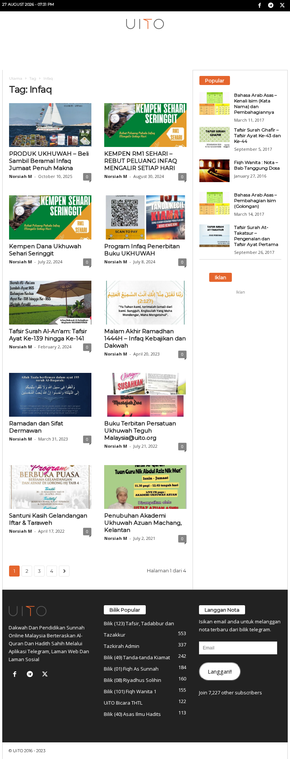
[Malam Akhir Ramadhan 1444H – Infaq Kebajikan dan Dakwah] (145, 303)
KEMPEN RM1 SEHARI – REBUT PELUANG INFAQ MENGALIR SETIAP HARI (140, 161)
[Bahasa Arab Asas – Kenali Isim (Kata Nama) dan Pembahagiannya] (214, 103)
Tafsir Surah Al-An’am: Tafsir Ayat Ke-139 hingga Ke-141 (48, 335)
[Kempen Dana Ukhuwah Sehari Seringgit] (50, 217)
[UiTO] (145, 24)
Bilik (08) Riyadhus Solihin (132, 680)
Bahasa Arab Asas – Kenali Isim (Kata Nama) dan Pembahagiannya (255, 103)
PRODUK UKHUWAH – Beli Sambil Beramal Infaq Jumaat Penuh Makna (49, 161)
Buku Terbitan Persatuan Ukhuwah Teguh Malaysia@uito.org (140, 430)
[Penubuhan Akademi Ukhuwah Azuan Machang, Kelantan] (145, 487)
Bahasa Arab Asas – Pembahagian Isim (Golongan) (255, 200)
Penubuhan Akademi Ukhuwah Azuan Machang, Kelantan (143, 522)
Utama (15, 78)
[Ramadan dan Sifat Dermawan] (50, 395)
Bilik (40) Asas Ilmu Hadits (132, 714)
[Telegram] (270, 5)
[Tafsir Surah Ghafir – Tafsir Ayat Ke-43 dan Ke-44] (214, 138)
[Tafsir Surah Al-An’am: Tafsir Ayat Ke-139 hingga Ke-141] (50, 303)
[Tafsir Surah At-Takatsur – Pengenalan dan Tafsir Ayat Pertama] (214, 235)
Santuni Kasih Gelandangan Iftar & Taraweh (48, 519)
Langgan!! (220, 671)
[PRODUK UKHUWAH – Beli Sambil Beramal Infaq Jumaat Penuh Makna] (50, 125)
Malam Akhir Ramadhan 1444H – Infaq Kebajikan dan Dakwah (145, 338)
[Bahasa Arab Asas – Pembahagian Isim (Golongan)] (214, 203)
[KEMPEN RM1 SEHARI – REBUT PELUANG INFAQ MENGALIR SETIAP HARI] (145, 125)
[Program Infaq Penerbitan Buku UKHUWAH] (145, 217)
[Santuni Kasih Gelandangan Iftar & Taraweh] (50, 487)
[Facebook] (259, 5)
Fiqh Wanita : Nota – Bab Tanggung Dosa (257, 165)
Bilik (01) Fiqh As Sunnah (131, 668)
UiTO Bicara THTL (123, 702)
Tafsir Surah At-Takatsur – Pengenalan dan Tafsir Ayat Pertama (256, 235)
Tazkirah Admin (121, 646)
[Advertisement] (240, 336)
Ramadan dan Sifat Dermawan (36, 427)
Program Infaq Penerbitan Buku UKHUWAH (142, 250)
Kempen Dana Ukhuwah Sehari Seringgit (45, 250)
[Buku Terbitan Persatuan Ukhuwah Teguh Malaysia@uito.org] (145, 395)
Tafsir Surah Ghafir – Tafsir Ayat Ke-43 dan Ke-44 (257, 135)
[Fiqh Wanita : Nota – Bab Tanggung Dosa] (214, 170)
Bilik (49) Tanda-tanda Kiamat (137, 657)
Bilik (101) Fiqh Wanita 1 (130, 691)
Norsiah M (20, 176)
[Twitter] (282, 5)
